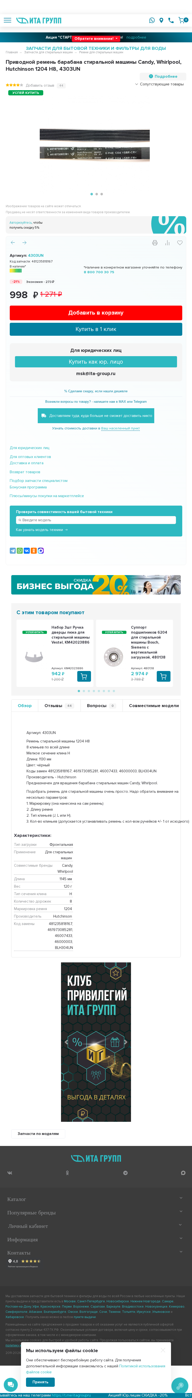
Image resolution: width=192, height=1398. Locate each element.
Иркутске (144, 1312)
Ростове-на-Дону (18, 1307)
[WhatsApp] (20, 551)
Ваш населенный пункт (120, 428)
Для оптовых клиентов (30, 456)
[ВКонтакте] (27, 551)
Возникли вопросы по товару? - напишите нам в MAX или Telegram (96, 401)
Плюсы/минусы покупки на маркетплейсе (47, 495)
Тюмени (114, 1312)
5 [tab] (98, 690)
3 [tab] (101, 194)
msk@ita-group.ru (96, 374)
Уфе (35, 1307)
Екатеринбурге (55, 1312)
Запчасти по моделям (38, 1134)
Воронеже (81, 1307)
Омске (73, 1312)
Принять (40, 1382)
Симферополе (17, 1312)
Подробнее (166, 76)
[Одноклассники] (34, 551)
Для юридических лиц (96, 350)
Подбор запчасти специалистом (39, 480)
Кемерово (176, 1307)
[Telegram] (13, 551)
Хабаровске (15, 1317)
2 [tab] (96, 194)
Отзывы (58, 705)
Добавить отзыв (40, 85)
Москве (70, 1301)
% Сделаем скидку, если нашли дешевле (96, 391)
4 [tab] (93, 690)
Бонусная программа (28, 487)
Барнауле (113, 1307)
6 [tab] (103, 690)
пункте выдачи (85, 1317)
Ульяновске (161, 1312)
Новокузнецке (156, 1307)
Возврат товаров (25, 471)
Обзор (25, 705)
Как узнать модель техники (39, 530)
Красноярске (50, 1307)
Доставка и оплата (27, 463)
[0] (181, 20)
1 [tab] (91, 194)
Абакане (35, 1312)
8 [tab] (113, 690)
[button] (66, 1042)
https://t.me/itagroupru (49, 1395)
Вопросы (100, 705)
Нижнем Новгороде (145, 1301)
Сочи (103, 1312)
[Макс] (41, 551)
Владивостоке (133, 1307)
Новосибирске (117, 1301)
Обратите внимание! (94, 38)
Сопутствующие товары (162, 84)
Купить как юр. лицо (96, 361)
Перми (67, 1307)
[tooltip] (9, 1173)
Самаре (168, 1301)
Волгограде (89, 1312)
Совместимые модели (154, 705)
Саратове (97, 1307)
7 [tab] (108, 690)
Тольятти (128, 1312)
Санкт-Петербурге (91, 1301)
